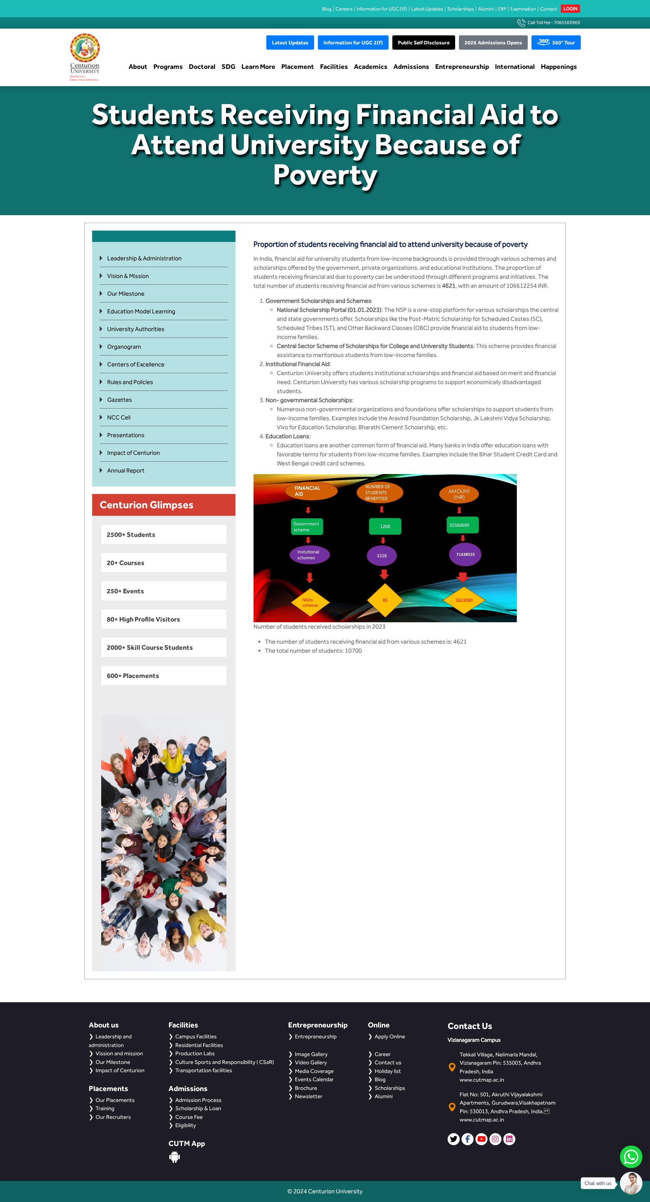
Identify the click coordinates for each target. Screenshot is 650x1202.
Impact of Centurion (133, 452)
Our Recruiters (113, 1117)
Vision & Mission (128, 276)
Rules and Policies (130, 382)
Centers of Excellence (135, 364)
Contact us (388, 1062)
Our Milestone (125, 293)
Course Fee (189, 1117)
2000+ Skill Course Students (150, 647)
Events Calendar (314, 1079)
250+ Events (125, 591)
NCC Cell (119, 417)
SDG (228, 66)
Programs (168, 66)
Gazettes (119, 399)
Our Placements (115, 1100)
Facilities (334, 66)
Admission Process (198, 1100)
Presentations (125, 435)
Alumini (486, 9)
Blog (326, 9)
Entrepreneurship (462, 66)
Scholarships (460, 9)
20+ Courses (125, 563)
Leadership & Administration (144, 258)
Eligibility (185, 1125)
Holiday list (388, 1071)
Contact (548, 9)
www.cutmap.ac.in (482, 1079)
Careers (344, 9)
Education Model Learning (141, 311)
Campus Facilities (196, 1036)
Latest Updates (427, 9)
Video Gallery (311, 1062)
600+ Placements (133, 675)
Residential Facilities (199, 1045)
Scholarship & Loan (198, 1108)
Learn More (258, 66)
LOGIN (570, 8)
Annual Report (125, 470)
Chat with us (598, 1183)
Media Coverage (314, 1071)
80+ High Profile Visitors (143, 619)
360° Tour (563, 43)
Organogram (124, 346)
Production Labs (195, 1053)
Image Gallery (311, 1054)
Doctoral (202, 66)
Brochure (306, 1088)
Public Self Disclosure (424, 43)
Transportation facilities (203, 1070)
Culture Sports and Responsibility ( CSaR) (224, 1062)
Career (383, 1054)
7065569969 (567, 22)
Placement (297, 66)
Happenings (559, 66)
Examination (523, 9)
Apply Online (390, 1036)
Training (105, 1108)
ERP (502, 9)
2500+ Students (131, 534)
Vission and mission (119, 1053)
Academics (370, 66)
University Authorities (135, 329)
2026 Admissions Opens (493, 43)
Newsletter (308, 1096)
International (515, 66)
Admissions (411, 66)
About (138, 66)
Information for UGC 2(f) (382, 9)
